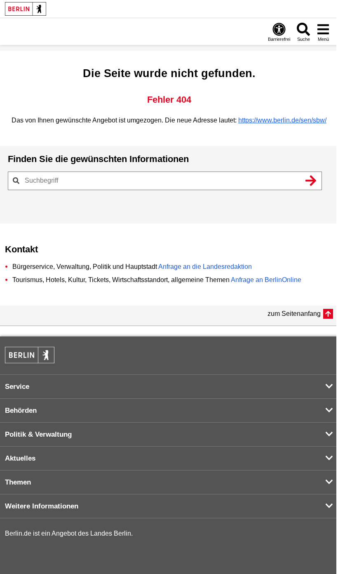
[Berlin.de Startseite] (25, 9)
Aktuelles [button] (20, 458)
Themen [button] (18, 482)
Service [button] (17, 387)
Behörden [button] (21, 410)
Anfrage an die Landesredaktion (205, 266)
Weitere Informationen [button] (41, 506)
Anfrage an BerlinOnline (266, 279)
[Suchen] (311, 180)
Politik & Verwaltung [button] (38, 434)
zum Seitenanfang (294, 313)
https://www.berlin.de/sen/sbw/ (282, 120)
